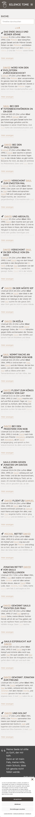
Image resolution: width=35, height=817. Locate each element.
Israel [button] (9, 42)
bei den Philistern (13, 146)
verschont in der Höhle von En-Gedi (17, 252)
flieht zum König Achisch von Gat (18, 391)
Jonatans (5, 691)
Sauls (20, 586)
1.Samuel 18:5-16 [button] (8, 647)
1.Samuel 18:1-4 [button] (7, 683)
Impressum (28, 813)
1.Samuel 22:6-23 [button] (8, 360)
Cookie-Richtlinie (8, 813)
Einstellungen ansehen (17, 809)
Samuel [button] (5, 37)
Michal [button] (9, 533)
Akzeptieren (18, 799)
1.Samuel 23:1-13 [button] (7, 324)
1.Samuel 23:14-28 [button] (8, 291)
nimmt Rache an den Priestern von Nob (17, 356)
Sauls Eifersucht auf (17, 642)
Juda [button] (23, 724)
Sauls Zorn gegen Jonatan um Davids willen (15, 465)
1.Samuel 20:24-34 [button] (8, 470)
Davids (26, 691)
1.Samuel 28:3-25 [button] (8, 114)
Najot (28, 517)
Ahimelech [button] (20, 437)
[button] (32, 779)
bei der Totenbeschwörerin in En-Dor (18, 109)
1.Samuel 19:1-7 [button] (7, 575)
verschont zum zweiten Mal (17, 182)
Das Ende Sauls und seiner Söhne (16, 33)
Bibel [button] (23, 37)
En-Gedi (4, 274)
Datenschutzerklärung (18, 813)
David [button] (6, 67)
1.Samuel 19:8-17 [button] (8, 536)
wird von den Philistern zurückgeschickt (16, 70)
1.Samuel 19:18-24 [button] (8, 503)
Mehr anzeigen (7, 58)
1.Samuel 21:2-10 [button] (8, 431)
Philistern (17, 45)
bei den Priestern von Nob (16, 427)
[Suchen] (31, 23)
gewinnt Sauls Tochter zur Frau (16, 607)
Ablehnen (17, 804)
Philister (14, 40)
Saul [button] (2, 53)
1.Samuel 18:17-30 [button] (8, 611)
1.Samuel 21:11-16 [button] (8, 396)
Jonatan (13, 486)
